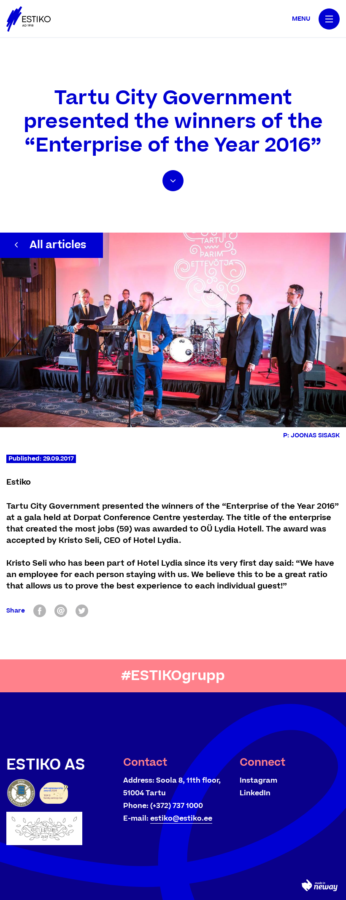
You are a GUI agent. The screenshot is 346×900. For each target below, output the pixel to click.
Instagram (258, 780)
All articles (58, 245)
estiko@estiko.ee (181, 818)
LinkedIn (255, 793)
